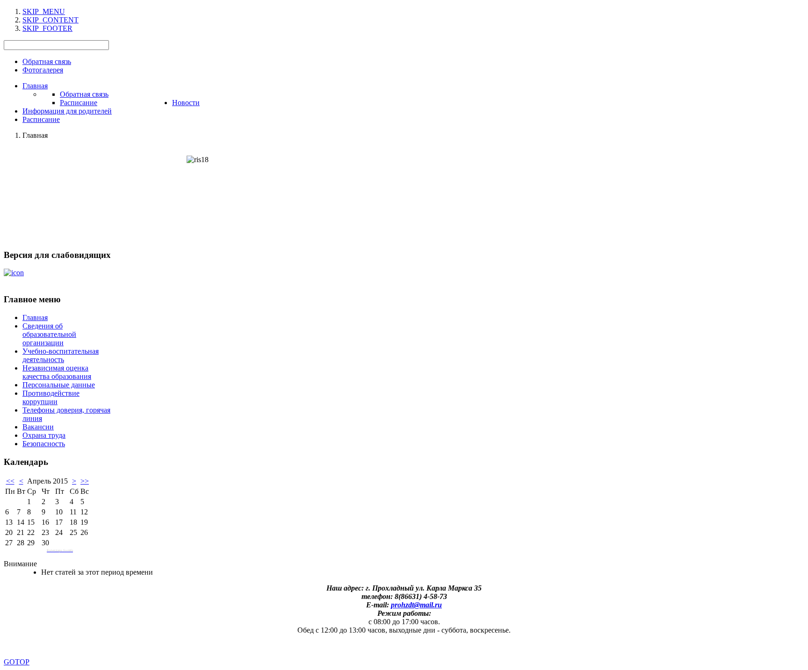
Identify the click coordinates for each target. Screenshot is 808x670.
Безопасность (43, 444)
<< (10, 481)
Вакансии (38, 427)
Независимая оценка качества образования (56, 372)
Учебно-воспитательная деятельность (60, 355)
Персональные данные (58, 385)
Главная (35, 317)
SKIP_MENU (43, 11)
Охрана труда (43, 435)
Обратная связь (46, 61)
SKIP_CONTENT (50, 20)
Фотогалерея (42, 70)
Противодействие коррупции (50, 397)
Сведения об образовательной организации (49, 334)
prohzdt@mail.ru (416, 605)
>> (84, 481)
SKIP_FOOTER (47, 28)
